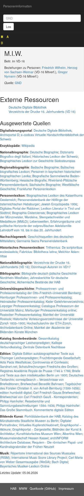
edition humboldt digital (15, 392)
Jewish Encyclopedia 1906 (59, 204)
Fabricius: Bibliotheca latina (38, 252)
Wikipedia (28, 145)
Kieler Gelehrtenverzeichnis (64, 301)
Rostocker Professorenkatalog (20, 314)
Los (8, 26)
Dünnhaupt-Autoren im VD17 (51, 267)
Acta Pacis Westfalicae (15, 362)
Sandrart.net (8, 366)
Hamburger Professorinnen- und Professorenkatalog (36, 297)
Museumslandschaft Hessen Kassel (24, 438)
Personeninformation (17, 6)
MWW (23, 488)
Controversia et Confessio (50, 362)
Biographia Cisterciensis (28, 213)
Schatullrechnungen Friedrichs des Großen (48, 366)
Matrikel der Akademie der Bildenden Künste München (35, 329)
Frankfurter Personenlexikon (36, 189)
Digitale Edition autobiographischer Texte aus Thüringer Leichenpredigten (37, 355)
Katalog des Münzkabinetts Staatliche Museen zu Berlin (39, 418)
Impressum (66, 488)
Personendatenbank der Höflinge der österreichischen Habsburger (34, 202)
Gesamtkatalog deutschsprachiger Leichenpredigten (29, 340)
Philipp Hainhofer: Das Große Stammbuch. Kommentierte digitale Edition (40, 407)
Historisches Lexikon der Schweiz (55, 156)
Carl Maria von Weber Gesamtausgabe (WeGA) (41, 459)
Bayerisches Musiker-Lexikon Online (24, 466)
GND (18, 83)
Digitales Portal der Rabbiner (19, 208)
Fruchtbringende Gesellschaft (60, 358)
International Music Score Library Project (39, 457)
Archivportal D (9, 135)
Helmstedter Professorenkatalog (22, 301)
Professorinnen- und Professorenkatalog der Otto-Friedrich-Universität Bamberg (40, 290)
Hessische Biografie (33, 180)
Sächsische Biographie (44, 184)
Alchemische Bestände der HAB (38, 282)
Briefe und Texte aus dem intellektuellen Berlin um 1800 (40, 373)
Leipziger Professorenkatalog (20, 306)
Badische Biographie (45, 167)
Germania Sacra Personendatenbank (42, 241)
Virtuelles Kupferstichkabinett (38, 425)
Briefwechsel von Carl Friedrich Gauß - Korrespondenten (39, 397)
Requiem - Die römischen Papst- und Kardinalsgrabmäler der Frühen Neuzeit (41, 444)
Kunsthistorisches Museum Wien (38, 433)
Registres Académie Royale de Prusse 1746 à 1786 (35, 371)
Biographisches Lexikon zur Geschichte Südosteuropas (37, 161)
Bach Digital (60, 462)
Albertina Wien (72, 433)
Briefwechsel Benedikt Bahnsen (41, 384)
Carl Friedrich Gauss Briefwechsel (56, 392)
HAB (13, 488)
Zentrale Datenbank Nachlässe (44, 347)
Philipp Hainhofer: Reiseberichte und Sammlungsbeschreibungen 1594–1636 (27, 403)
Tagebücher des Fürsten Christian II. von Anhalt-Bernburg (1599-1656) (40, 386)
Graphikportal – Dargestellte (31, 429)
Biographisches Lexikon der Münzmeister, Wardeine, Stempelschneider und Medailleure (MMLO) (39, 217)
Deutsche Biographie (44, 152)
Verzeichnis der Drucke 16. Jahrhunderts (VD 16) (42, 111)
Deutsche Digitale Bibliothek (28, 107)
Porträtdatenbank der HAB (43, 416)
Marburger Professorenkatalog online (50, 310)
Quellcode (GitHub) (43, 488)
